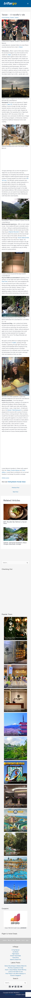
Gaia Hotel (4, 281)
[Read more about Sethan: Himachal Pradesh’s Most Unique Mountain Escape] (15, 534)
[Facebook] (10, 987)
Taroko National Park (23, 237)
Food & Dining (5, 17)
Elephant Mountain (14, 232)
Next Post (15, 492)
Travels (12, 17)
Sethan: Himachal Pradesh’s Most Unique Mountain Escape (15, 543)
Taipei (9, 54)
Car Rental (15, 952)
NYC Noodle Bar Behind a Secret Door (15, 522)
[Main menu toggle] (27, 3)
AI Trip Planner (15, 950)
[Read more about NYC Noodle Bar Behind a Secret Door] (15, 512)
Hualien (14, 342)
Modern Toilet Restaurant (14, 410)
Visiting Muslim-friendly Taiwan (17, 482)
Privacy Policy (23, 992)
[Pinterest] (18, 987)
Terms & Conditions (10, 994)
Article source (5, 478)
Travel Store (15, 957)
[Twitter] (13, 987)
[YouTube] (21, 987)
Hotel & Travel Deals (15, 955)
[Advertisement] (15, 450)
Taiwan (17, 17)
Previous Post (15, 487)
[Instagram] (15, 987)
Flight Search (15, 953)
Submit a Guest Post (15, 959)
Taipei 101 (9, 104)
